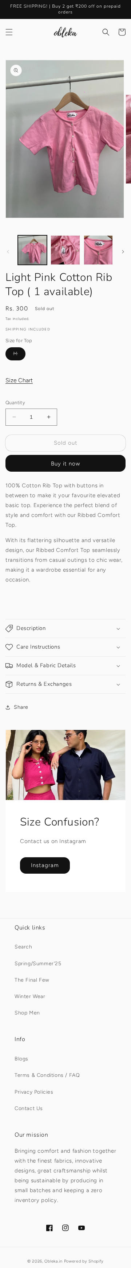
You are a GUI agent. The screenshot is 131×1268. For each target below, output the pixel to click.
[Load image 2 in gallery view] (65, 249)
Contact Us (29, 1108)
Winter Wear (30, 996)
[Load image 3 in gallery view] (98, 249)
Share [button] (21, 707)
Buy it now (65, 463)
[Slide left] (8, 252)
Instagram (45, 865)
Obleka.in (53, 1261)
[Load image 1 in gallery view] (32, 249)
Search (23, 947)
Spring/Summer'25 (38, 963)
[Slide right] (123, 252)
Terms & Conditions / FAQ (47, 1075)
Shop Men (27, 1013)
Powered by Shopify (84, 1261)
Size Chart (19, 380)
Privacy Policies (34, 1092)
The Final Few (32, 980)
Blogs (21, 1059)
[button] (9, 32)
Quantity (15, 402)
